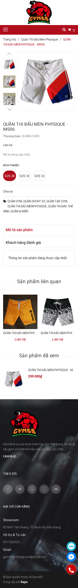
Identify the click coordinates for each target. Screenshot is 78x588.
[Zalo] (71, 546)
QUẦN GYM (14, 201)
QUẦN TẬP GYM (56, 201)
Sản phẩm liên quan (39, 281)
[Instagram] (44, 489)
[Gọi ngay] (71, 569)
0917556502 (11, 542)
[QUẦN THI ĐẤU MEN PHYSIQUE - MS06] (14, 379)
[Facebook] (7, 489)
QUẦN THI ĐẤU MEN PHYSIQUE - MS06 (53, 370)
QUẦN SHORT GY (34, 201)
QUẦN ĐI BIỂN (19, 211)
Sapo (24, 582)
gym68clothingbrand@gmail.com (25, 557)
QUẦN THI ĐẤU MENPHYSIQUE (27, 206)
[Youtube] (56, 489)
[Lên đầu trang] (72, 291)
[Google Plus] (32, 489)
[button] (9, 110)
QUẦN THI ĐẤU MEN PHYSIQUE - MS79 (28, 333)
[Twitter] (20, 489)
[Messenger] (71, 556)
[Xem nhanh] (20, 312)
